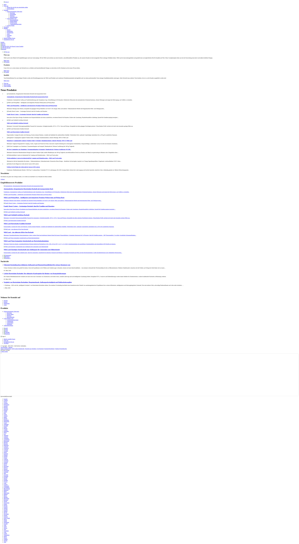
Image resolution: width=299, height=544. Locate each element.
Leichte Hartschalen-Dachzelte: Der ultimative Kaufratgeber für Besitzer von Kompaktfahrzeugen (35, 273)
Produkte (6, 10)
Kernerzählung (10, 8)
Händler (6, 28)
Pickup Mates (10, 314)
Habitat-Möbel (13, 21)
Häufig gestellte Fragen (9, 38)
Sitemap (10, 347)
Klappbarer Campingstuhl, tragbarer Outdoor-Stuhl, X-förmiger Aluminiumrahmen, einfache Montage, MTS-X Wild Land (39, 140)
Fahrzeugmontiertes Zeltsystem (14, 11)
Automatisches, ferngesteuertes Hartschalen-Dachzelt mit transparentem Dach (27, 96)
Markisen (12, 15)
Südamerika (10, 31)
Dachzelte (12, 13)
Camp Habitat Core (11, 18)
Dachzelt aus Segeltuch (30, 348)
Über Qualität (7, 84)
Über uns (6, 6)
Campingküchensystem (15, 24)
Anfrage (3, 179)
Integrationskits (13, 17)
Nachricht (6, 27)
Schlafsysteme (13, 22)
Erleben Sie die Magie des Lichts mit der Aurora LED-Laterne (23, 167)
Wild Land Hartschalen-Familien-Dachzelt (18, 132)
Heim (5, 4)
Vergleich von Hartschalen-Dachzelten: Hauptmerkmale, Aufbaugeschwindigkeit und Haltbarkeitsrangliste (38, 282)
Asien (8, 34)
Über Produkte (7, 86)
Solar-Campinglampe (6, 348)
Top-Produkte (4, 347)
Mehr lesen (6, 60)
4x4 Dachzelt (40, 348)
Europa (8, 29)
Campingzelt (10, 321)
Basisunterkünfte (14, 20)
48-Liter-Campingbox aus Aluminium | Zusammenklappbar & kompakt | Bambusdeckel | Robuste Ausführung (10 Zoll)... (39, 149)
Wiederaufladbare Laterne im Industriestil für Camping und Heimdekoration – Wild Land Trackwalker (34, 158)
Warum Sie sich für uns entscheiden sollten (17, 7)
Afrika (8, 36)
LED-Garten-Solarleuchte (18, 348)
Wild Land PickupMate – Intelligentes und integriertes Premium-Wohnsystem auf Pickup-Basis (32, 105)
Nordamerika (10, 32)
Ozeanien (9, 35)
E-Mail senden (4, 351)
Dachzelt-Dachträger (49, 348)
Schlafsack (9, 324)
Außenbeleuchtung (8, 325)
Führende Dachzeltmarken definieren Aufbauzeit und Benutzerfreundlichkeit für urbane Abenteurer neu (37, 265)
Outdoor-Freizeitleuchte (61, 348)
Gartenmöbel (10, 322)
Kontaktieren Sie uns (9, 39)
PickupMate (13, 14)
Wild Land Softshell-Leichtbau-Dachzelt (17, 123)
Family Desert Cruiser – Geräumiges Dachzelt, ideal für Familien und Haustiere (28, 114)
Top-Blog (6, 343)
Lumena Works (10, 25)
